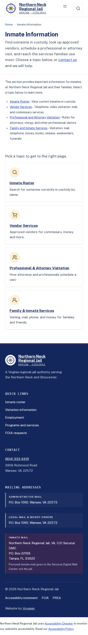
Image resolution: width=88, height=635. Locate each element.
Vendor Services (21, 107)
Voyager (29, 608)
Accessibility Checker (59, 623)
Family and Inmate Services (28, 128)
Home (9, 24)
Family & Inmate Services (32, 311)
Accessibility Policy (60, 629)
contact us (67, 60)
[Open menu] (67, 8)
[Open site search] (78, 8)
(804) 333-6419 (17, 459)
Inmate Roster (19, 101)
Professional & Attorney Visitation (39, 268)
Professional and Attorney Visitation (35, 117)
